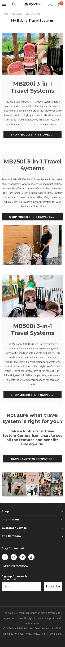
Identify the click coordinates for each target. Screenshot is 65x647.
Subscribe (53, 586)
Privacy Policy (32, 633)
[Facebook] (5, 557)
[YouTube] (31, 557)
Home (5, 13)
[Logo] (32, 4)
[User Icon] (50, 4)
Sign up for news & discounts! (14, 578)
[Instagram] (14, 557)
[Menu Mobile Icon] (4, 4)
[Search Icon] (14, 4)
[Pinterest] (22, 557)
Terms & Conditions (50, 633)
